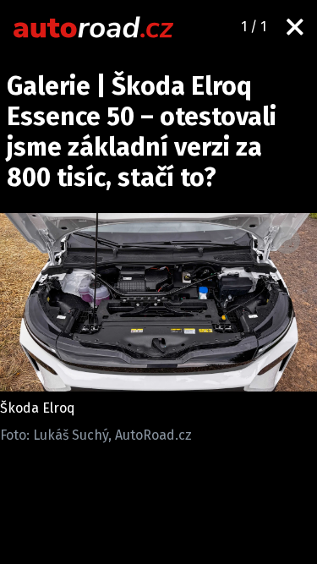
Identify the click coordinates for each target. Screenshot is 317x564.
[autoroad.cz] (94, 27)
